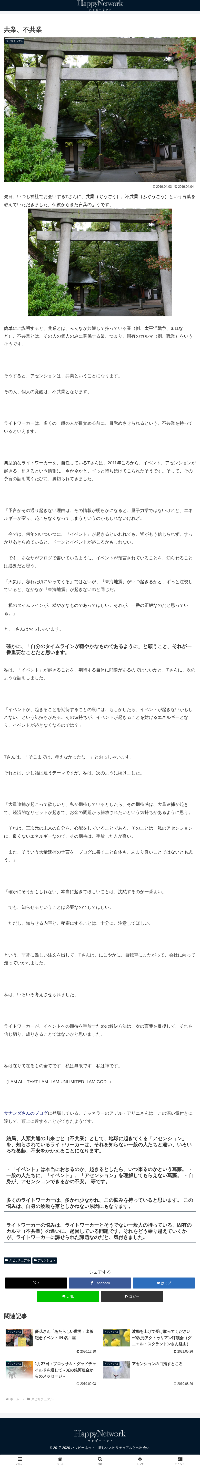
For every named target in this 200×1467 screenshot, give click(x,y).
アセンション (46, 1260)
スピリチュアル (19, 1260)
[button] (132, 1296)
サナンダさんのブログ (26, 1113)
